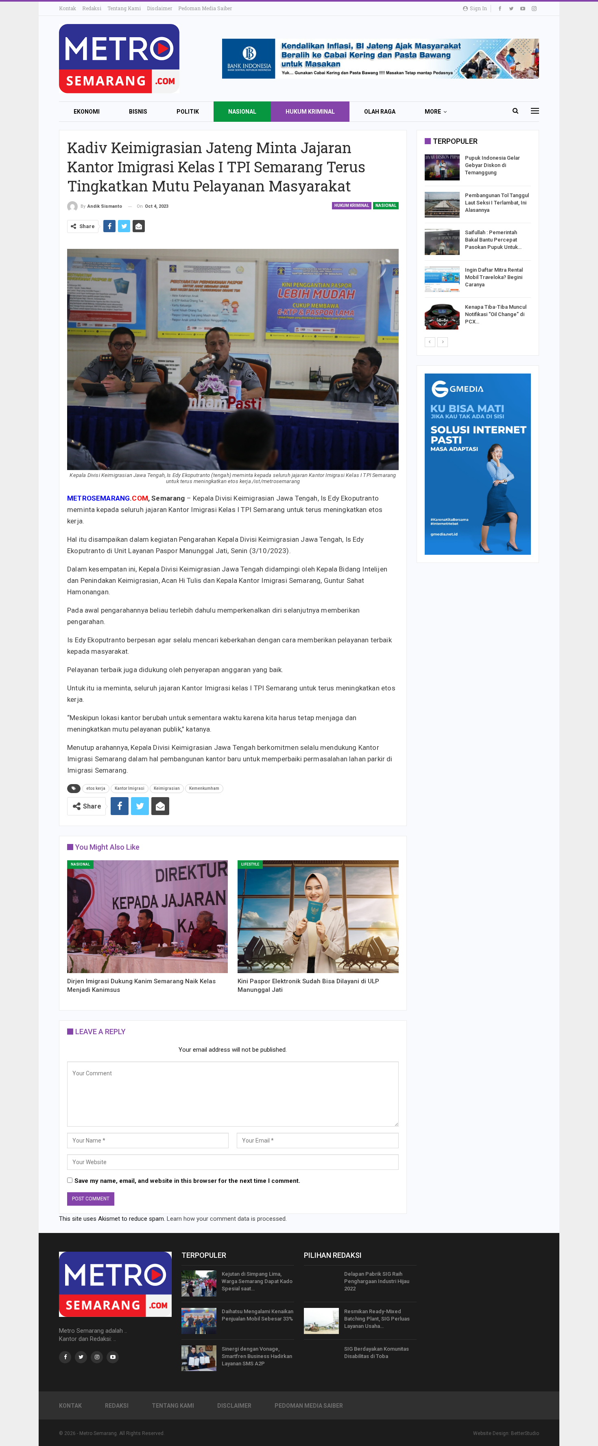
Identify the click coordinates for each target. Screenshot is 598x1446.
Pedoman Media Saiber (205, 8)
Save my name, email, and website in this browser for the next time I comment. (187, 1180)
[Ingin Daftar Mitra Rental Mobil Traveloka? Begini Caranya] (442, 279)
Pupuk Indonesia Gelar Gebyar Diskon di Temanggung (492, 165)
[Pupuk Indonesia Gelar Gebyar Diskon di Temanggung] (442, 167)
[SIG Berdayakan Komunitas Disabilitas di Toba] (321, 1358)
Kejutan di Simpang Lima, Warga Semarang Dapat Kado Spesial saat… (257, 1281)
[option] (478, 243)
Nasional (242, 111)
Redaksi (91, 8)
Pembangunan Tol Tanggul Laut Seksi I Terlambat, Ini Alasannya (497, 202)
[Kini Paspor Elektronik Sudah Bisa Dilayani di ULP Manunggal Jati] (318, 916)
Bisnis (138, 111)
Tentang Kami (124, 8)
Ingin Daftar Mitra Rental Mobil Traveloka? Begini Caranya (494, 277)
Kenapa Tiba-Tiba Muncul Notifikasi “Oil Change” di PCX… (495, 314)
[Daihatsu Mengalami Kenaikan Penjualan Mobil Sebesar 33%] (198, 1321)
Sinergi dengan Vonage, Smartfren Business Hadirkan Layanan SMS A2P (257, 1356)
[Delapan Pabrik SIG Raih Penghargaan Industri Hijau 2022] (321, 1283)
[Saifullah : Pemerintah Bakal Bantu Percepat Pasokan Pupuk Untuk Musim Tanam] (442, 242)
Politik (188, 111)
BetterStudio (525, 1433)
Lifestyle (250, 864)
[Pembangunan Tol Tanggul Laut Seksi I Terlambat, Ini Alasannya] (442, 205)
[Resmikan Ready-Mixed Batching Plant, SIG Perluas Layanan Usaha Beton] (321, 1321)
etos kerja (95, 788)
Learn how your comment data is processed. (227, 1218)
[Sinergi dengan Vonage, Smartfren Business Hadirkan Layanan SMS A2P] (198, 1358)
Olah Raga (379, 111)
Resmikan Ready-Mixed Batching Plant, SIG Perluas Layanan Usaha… (377, 1318)
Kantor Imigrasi (129, 788)
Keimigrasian (167, 788)
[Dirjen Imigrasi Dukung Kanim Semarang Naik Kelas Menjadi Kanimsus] (147, 916)
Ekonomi (87, 111)
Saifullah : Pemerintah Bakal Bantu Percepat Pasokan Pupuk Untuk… (493, 239)
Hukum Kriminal (310, 111)
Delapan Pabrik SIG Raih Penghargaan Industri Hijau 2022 (376, 1281)
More (433, 111)
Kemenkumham (204, 788)
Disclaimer (159, 8)
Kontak (67, 8)
